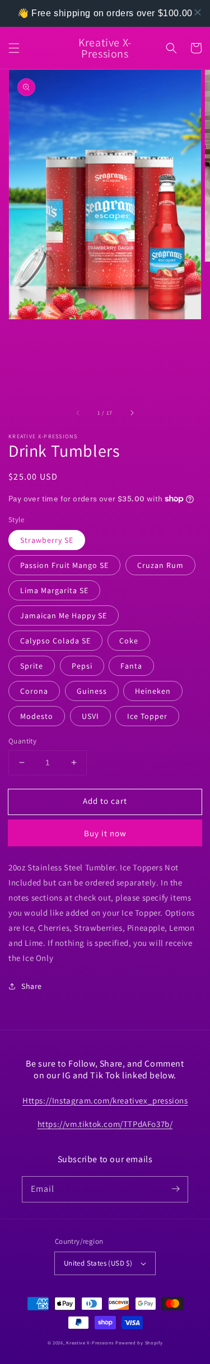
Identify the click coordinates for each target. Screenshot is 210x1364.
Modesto (36, 716)
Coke (128, 641)
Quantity (22, 741)
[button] (14, 48)
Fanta (131, 666)
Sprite (31, 666)
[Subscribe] (175, 1189)
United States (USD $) (98, 1263)
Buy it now (105, 833)
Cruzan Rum (160, 565)
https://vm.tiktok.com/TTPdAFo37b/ (105, 1124)
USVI (90, 716)
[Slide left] (78, 412)
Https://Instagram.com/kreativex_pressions (105, 1100)
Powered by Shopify (139, 1342)
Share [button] (31, 986)
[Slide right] (131, 412)
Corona (34, 691)
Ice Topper (147, 716)
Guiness (92, 691)
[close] (198, 12)
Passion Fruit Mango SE (64, 565)
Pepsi (82, 666)
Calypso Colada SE (55, 641)
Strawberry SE (46, 540)
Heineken (153, 691)
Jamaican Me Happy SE (63, 615)
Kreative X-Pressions (90, 1342)
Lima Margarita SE (54, 590)
